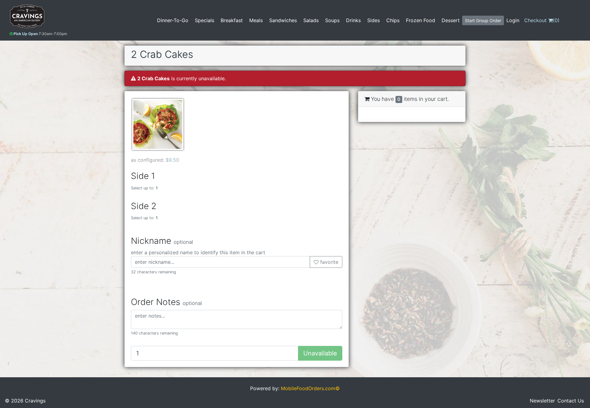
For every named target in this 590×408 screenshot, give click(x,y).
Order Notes (166, 302)
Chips (392, 20)
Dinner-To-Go (172, 20)
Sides (373, 20)
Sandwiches (283, 20)
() (542, 20)
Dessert (451, 20)
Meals (256, 20)
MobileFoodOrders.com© (310, 388)
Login (512, 20)
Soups (332, 20)
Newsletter (542, 401)
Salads (311, 20)
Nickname (162, 241)
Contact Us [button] (570, 401)
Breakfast (232, 20)
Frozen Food (420, 20)
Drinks (353, 20)
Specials (204, 20)
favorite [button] (328, 262)
